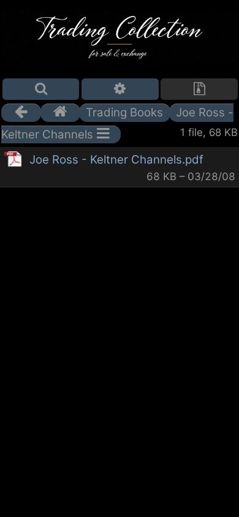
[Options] (120, 89)
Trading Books (124, 112)
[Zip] (199, 89)
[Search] (41, 89)
